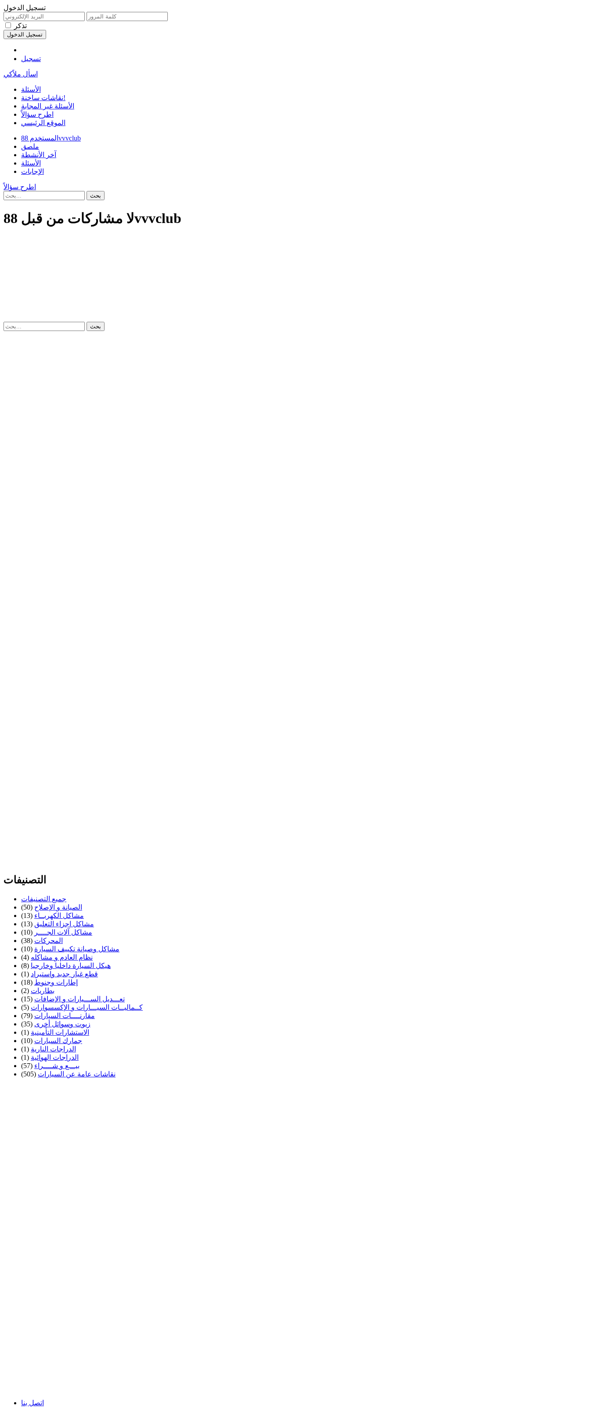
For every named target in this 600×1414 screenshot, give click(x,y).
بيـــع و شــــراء (57, 1065)
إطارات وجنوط (56, 982)
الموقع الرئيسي (43, 122)
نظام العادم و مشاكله (62, 957)
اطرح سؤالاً (37, 114)
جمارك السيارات (58, 1040)
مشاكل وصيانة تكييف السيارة (76, 949)
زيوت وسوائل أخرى (62, 1024)
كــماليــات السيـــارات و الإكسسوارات (87, 1007)
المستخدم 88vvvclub (51, 138)
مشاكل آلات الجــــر (63, 932)
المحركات (48, 940)
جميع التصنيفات (43, 899)
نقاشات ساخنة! (43, 97)
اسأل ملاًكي (21, 74)
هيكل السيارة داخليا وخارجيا (71, 965)
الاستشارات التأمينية (60, 1032)
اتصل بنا (32, 1403)
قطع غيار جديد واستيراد (64, 974)
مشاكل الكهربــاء (59, 915)
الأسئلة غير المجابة (47, 106)
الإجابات (32, 171)
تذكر (20, 25)
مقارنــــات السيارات (64, 1015)
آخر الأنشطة (38, 154)
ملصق (30, 146)
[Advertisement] (267, 255)
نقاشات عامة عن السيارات (77, 1074)
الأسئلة (31, 89)
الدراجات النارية (53, 1049)
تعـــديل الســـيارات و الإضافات (79, 999)
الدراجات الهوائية (55, 1057)
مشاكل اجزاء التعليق (64, 924)
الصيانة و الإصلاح (58, 907)
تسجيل (31, 58)
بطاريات (42, 990)
